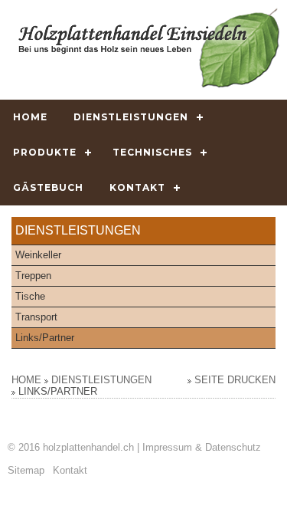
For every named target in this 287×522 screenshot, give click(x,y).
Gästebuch (48, 187)
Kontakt (137, 187)
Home (30, 117)
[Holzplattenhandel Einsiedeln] (148, 48)
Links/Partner (44, 337)
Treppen (33, 275)
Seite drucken (235, 380)
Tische (30, 296)
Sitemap (26, 470)
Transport (36, 317)
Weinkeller (38, 255)
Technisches (152, 152)
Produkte (45, 152)
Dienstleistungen (130, 117)
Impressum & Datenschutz (201, 447)
